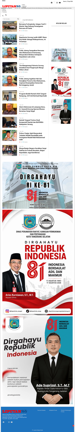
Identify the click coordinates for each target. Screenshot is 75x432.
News (23, 4)
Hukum (4, 9)
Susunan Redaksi (41, 410)
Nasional (24, 6)
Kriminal (4, 10)
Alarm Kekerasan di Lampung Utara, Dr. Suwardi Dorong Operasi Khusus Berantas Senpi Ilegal (32, 109)
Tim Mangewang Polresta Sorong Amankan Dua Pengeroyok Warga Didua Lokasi (31, 68)
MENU (3, 0)
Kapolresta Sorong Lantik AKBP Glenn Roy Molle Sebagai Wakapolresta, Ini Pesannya (33, 39)
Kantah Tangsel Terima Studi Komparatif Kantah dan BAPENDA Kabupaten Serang (31, 122)
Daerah (24, 7)
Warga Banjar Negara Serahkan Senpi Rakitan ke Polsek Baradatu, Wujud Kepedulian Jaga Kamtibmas (32, 150)
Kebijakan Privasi (53, 410)
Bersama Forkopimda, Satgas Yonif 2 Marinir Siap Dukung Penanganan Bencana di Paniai (32, 26)
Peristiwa (4, 12)
